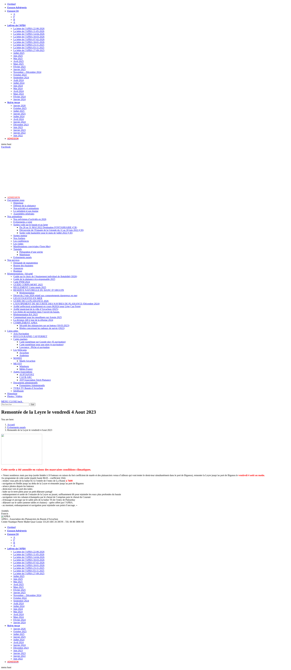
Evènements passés (16, 427)
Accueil (11, 424)
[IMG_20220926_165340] (21, 463)
